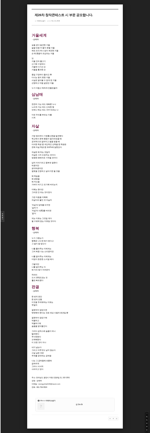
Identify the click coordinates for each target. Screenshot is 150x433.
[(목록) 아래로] (146, 426)
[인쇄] (146, 429)
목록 (2, 216)
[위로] (146, 423)
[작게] (146, 420)
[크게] (146, 416)
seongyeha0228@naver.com (49, 384)
